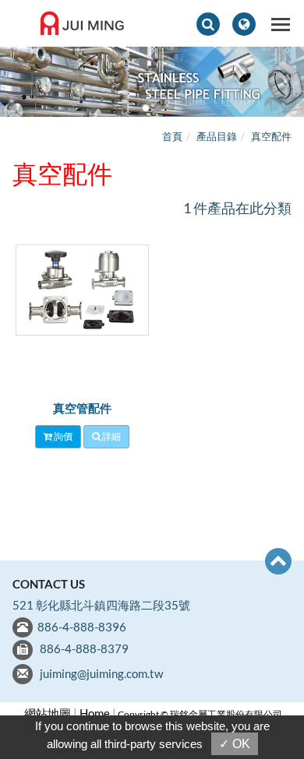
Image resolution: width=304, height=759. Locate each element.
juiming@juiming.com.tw (101, 673)
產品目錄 (216, 136)
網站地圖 (47, 713)
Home (95, 713)
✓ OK (234, 743)
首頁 (172, 136)
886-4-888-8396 (81, 627)
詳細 (111, 436)
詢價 (62, 436)
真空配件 (271, 136)
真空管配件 (82, 408)
